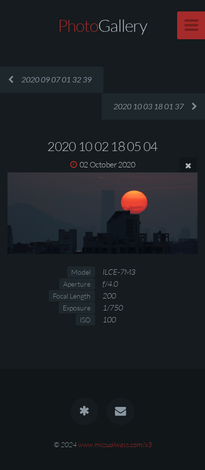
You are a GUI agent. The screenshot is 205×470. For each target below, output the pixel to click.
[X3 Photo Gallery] (85, 411)
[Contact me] (120, 411)
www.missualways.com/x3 (115, 444)
